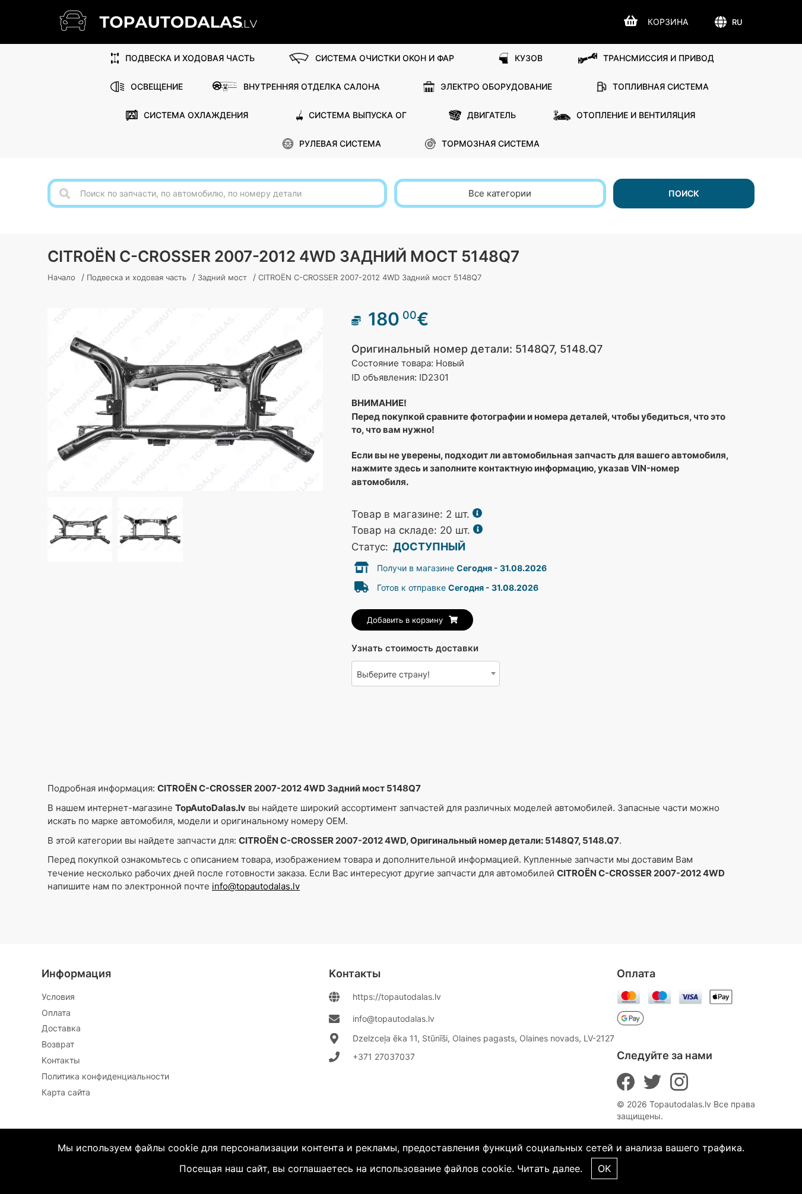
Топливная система (661, 86)
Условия (58, 997)
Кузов (529, 58)
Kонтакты (61, 1060)
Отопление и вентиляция (635, 115)
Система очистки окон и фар (384, 58)
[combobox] (425, 673)
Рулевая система (340, 143)
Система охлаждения (196, 115)
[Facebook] (626, 1081)
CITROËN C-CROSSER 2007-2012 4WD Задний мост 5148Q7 (369, 277)
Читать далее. (549, 1168)
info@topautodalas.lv (256, 886)
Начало (61, 277)
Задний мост (222, 277)
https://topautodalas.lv (397, 997)
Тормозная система (491, 143)
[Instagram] (679, 1081)
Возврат (58, 1044)
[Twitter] (652, 1081)
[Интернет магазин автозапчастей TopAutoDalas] (167, 20)
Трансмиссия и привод (658, 58)
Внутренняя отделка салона (311, 86)
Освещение (157, 86)
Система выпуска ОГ (358, 115)
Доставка (61, 1028)
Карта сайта (66, 1092)
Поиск (683, 193)
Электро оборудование (496, 86)
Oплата (56, 1013)
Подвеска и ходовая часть (190, 58)
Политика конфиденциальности (105, 1076)
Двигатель (491, 115)
